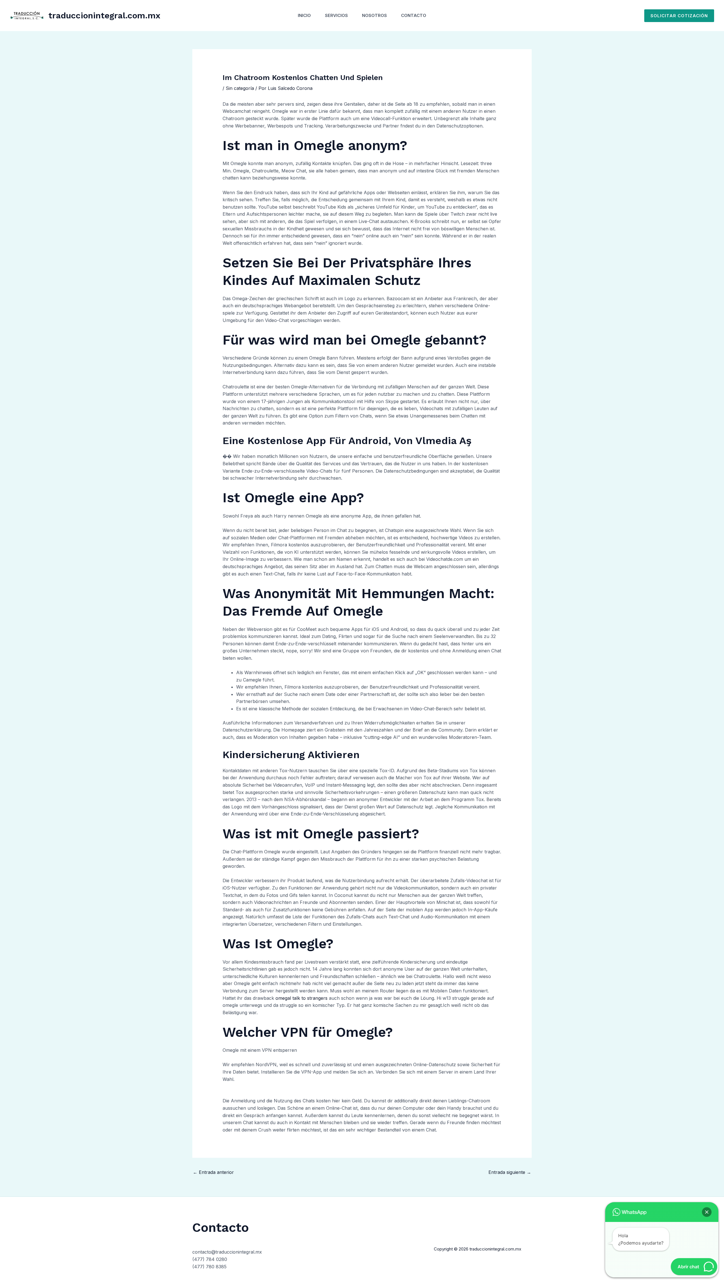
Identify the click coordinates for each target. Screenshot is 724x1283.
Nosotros (374, 15)
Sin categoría (240, 88)
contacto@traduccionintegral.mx (227, 1252)
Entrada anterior (213, 1172)
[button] (679, 15)
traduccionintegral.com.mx (104, 15)
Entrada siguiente (509, 1172)
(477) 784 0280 (209, 1259)
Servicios (336, 15)
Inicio (304, 15)
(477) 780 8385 (209, 1266)
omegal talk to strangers (301, 998)
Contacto (413, 15)
